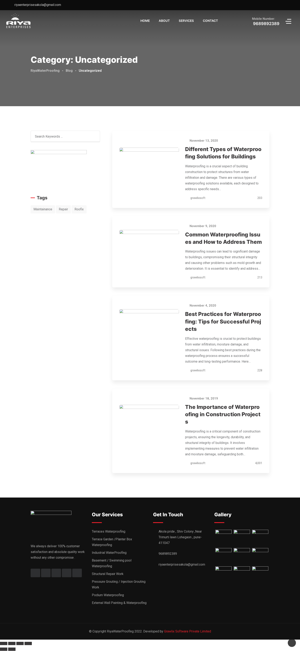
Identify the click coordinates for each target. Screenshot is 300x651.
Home (145, 21)
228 (259, 370)
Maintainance (42, 209)
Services (186, 21)
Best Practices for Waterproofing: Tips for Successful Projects (223, 321)
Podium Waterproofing (108, 595)
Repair (63, 209)
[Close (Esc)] (3, 643)
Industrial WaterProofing (109, 553)
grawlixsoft (197, 198)
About (164, 21)
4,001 (258, 463)
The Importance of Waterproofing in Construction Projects (222, 414)
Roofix (79, 209)
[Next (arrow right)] (12, 649)
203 (259, 198)
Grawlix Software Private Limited (187, 631)
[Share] (12, 643)
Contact (210, 21)
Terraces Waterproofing (108, 531)
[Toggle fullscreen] (20, 643)
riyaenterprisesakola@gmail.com (37, 5)
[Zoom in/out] (28, 643)
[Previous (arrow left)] (3, 649)
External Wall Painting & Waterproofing (119, 603)
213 (259, 277)
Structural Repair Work (107, 574)
